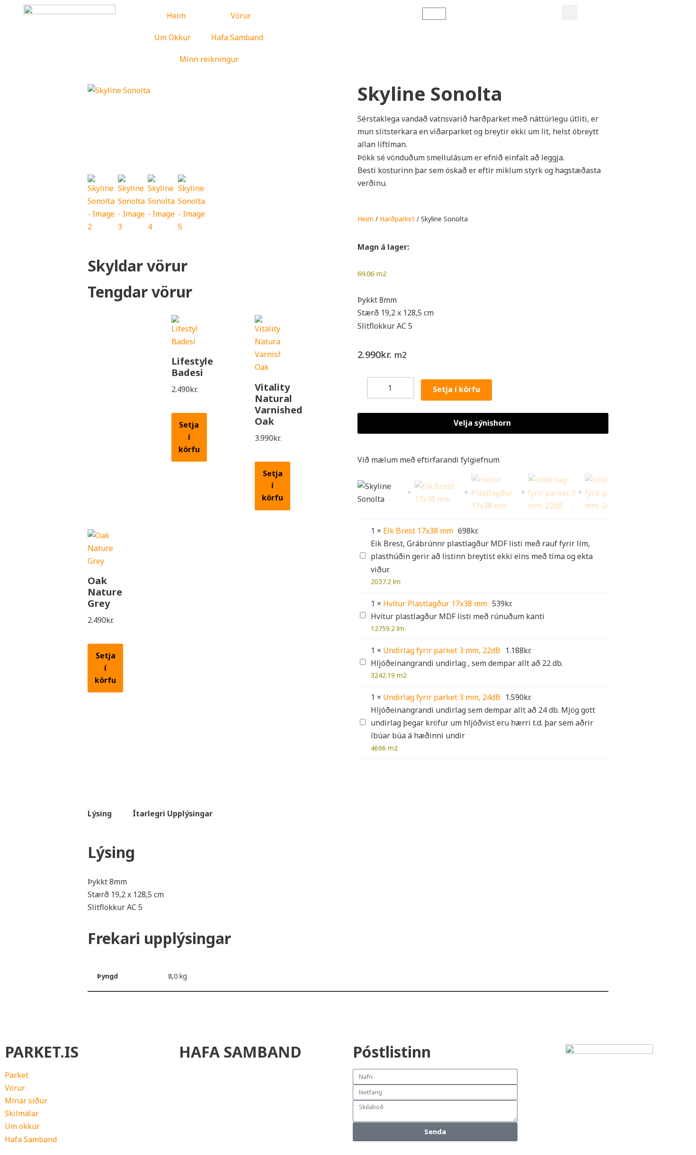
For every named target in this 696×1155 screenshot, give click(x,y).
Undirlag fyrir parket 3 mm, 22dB (441, 650)
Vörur (241, 15)
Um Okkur (172, 37)
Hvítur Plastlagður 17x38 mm (435, 603)
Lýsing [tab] (100, 813)
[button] (569, 12)
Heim (176, 15)
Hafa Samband (237, 37)
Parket (16, 1075)
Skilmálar (22, 1113)
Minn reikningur (209, 59)
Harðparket (397, 218)
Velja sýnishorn (482, 423)
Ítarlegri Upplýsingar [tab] (173, 813)
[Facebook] (539, 1093)
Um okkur (22, 1126)
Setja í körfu (189, 437)
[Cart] (434, 14)
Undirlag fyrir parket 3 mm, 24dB (441, 697)
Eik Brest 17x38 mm (418, 530)
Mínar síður (26, 1100)
